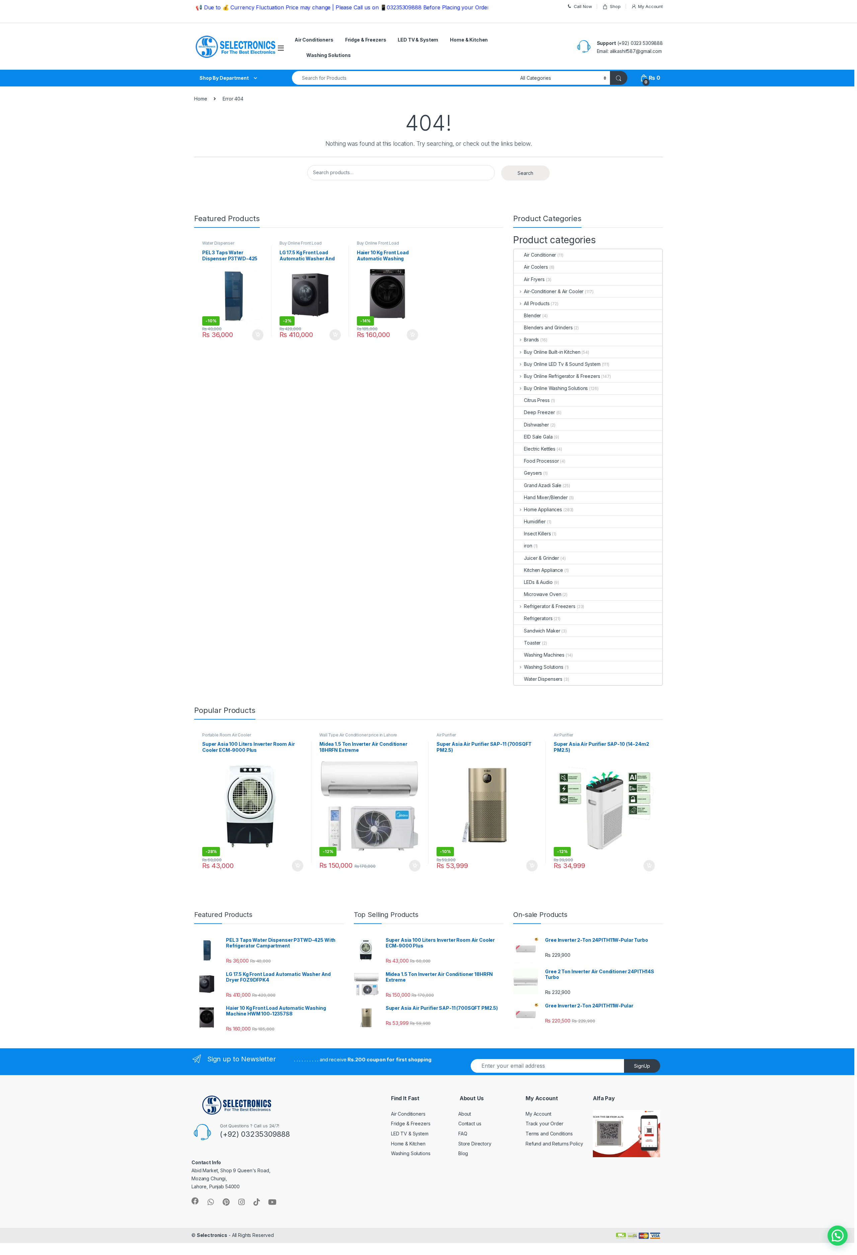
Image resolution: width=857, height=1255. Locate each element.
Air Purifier (446, 734)
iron (528, 545)
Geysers (533, 473)
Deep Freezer (539, 412)
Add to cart (257, 335)
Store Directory (474, 1143)
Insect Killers (537, 533)
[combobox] (404, 78)
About (464, 1114)
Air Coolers (536, 267)
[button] (838, 1236)
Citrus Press (536, 400)
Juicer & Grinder (541, 558)
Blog (463, 1153)
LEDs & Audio (538, 582)
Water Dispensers (543, 679)
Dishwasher (536, 424)
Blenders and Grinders (548, 327)
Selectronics (212, 1235)
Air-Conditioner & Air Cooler (553, 291)
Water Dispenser (218, 243)
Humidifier (535, 521)
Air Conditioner (540, 255)
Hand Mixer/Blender (545, 497)
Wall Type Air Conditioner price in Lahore (358, 734)
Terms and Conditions (549, 1133)
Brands (531, 339)
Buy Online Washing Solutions (556, 388)
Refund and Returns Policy (554, 1143)
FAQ (462, 1133)
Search (525, 173)
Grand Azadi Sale (542, 485)
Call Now (583, 6)
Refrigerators (538, 618)
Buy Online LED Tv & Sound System (562, 364)
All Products (536, 303)
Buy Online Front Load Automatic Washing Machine (307, 245)
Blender (532, 315)
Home (200, 99)
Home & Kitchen (469, 40)
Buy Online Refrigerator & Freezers (562, 376)
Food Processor (541, 461)
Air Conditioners (314, 40)
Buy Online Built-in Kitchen (552, 352)
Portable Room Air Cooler (226, 734)
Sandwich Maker (542, 631)
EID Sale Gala (538, 437)
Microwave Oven (542, 594)
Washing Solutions (328, 55)
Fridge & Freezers (365, 40)
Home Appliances (543, 509)
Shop (615, 6)
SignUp (642, 1066)
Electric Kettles (539, 449)
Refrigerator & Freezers (549, 606)
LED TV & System (418, 40)
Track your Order (544, 1123)
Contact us (469, 1123)
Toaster (532, 643)
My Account (650, 6)
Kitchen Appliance (543, 570)
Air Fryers (534, 279)
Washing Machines (544, 655)
